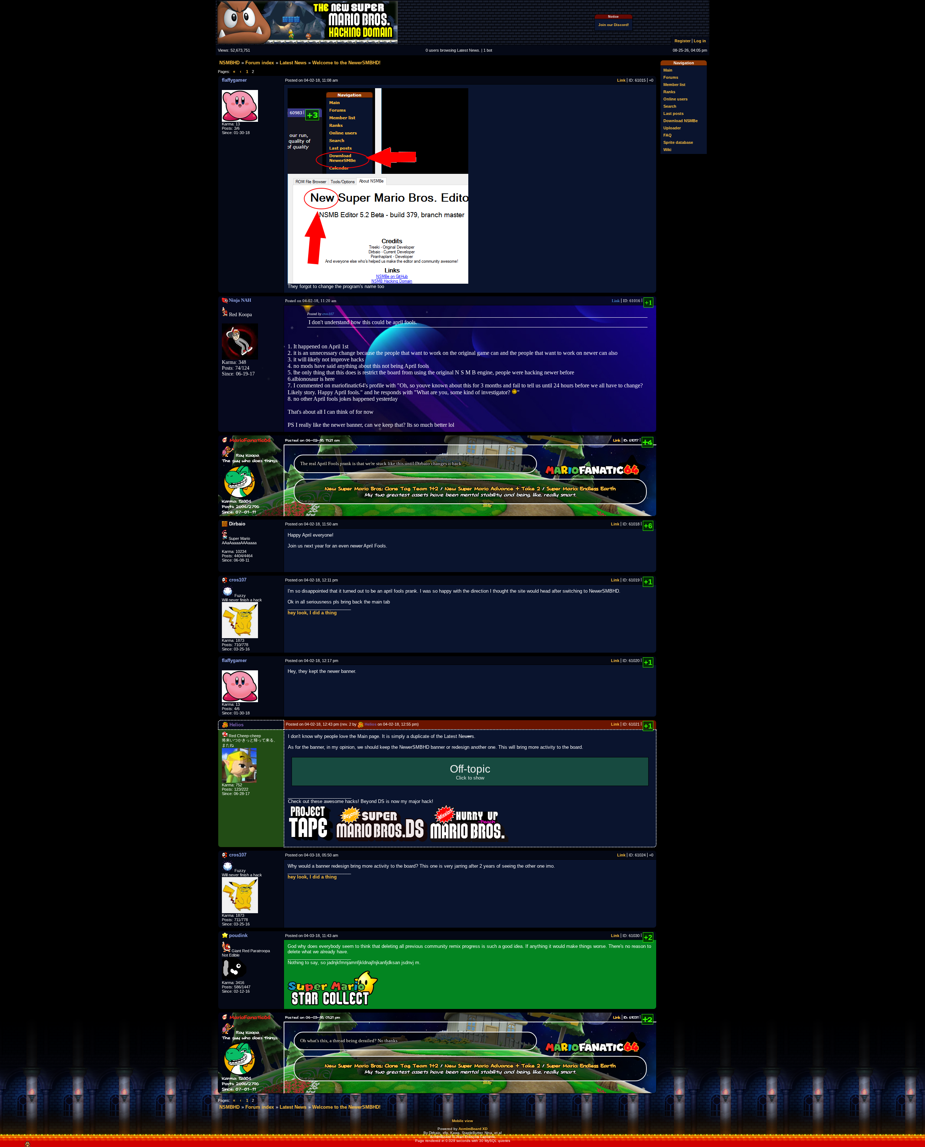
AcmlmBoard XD (473, 1129)
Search (669, 106)
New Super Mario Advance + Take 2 (492, 488)
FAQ (667, 135)
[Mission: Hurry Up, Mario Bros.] (469, 840)
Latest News (293, 62)
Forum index (259, 62)
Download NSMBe (680, 121)
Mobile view (462, 1121)
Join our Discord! (613, 25)
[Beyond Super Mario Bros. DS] (382, 840)
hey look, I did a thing (312, 612)
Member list (674, 84)
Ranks (669, 92)
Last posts (673, 113)
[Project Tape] (311, 840)
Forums (670, 77)
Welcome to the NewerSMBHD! (346, 62)
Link (621, 80)
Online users (675, 99)
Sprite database (678, 142)
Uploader (672, 128)
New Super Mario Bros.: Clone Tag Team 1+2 (381, 488)
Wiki (667, 149)
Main (667, 70)
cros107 (328, 314)
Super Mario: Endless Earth (581, 488)
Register (682, 41)
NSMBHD (229, 62)
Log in (700, 41)
